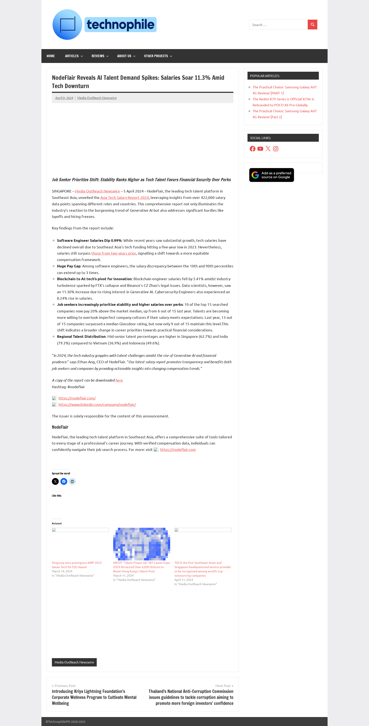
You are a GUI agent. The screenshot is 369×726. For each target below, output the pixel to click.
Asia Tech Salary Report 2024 (124, 197)
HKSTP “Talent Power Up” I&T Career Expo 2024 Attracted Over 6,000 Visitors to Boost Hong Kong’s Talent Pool (141, 567)
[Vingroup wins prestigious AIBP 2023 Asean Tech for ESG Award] (80, 544)
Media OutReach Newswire (97, 98)
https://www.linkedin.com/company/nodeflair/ (97, 404)
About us (124, 56)
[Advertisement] (142, 136)
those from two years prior (113, 253)
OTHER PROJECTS (156, 56)
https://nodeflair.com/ (77, 398)
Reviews (98, 56)
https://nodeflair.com (178, 449)
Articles (72, 56)
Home (51, 56)
